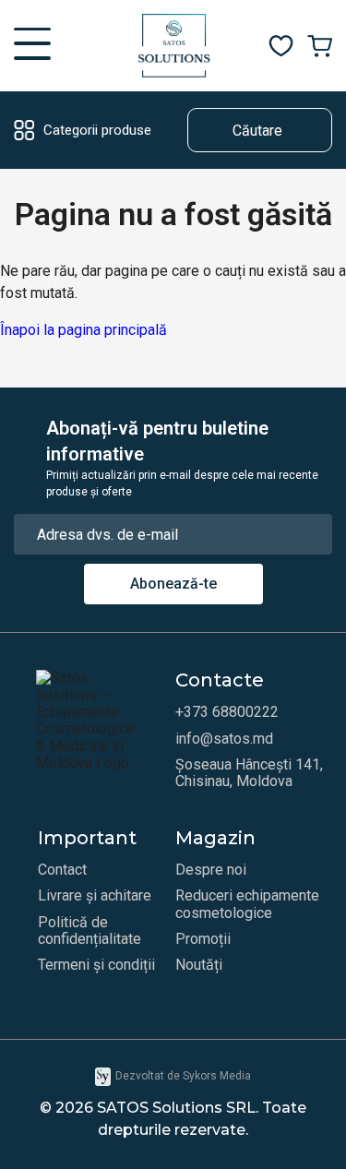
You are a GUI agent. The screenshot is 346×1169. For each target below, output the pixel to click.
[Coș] (319, 46)
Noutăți (198, 965)
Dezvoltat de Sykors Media (183, 1075)
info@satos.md (224, 739)
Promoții (203, 939)
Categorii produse (97, 130)
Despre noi (210, 870)
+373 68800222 (227, 712)
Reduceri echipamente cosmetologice (247, 904)
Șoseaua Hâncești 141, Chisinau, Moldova (249, 773)
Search (210, 130)
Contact (62, 870)
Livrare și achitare (94, 896)
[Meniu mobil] (32, 46)
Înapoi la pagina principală (83, 330)
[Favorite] (280, 46)
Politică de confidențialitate (89, 931)
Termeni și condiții (96, 965)
